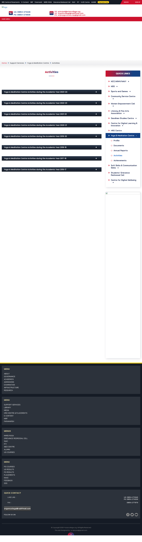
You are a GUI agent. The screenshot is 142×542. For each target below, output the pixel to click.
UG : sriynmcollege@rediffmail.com (68, 13)
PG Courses (9, 466)
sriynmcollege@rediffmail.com (17, 509)
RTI (78, 2)
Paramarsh (38, 2)
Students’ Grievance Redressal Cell (120, 174)
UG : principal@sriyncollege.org (67, 11)
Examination (9, 385)
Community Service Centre (123, 96)
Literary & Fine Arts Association (120, 112)
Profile (116, 140)
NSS (113, 86)
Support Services (17, 63)
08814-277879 (132, 503)
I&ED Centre (9, 447)
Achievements (120, 160)
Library (7, 407)
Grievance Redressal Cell (61, 2)
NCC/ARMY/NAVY (118, 81)
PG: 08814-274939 (22, 15)
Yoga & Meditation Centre (38, 63)
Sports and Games (119, 91)
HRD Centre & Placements (11, 2)
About (7, 374)
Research (8, 390)
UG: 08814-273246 (22, 12)
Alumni (7, 449)
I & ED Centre (85, 2)
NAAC (6, 478)
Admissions (9, 382)
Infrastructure (11, 387)
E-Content (25, 2)
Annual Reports (121, 150)
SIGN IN (126, 2)
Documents (119, 145)
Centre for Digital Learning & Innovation (124, 124)
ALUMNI (93, 2)
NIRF (31, 2)
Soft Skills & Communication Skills (124, 166)
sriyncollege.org (71, 527)
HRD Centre (116, 130)
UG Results (9, 469)
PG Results (9, 472)
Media (6, 410)
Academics (9, 379)
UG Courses (9, 452)
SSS (5, 483)
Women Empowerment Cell (123, 103)
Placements (9, 475)
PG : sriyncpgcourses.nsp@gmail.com (69, 15)
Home (4, 63)
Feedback (8, 480)
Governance (9, 376)
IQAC (73, 2)
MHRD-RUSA (48, 2)
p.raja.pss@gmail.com (79, 530)
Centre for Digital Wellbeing (123, 180)
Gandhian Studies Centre (122, 118)
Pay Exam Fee (103, 2)
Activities (118, 155)
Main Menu (6, 19)
